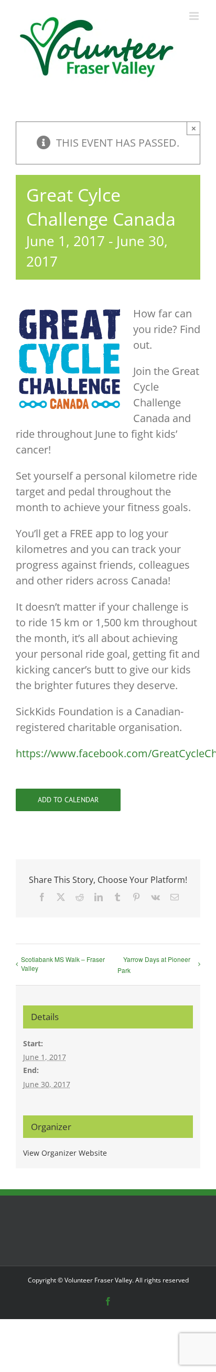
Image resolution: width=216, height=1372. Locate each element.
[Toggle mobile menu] (194, 15)
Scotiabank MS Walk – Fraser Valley (63, 963)
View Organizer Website (65, 1153)
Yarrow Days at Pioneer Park (153, 965)
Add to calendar (68, 799)
